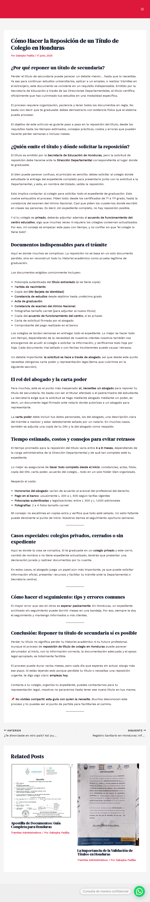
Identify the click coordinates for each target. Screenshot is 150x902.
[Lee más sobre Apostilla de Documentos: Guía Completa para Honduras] (42, 790)
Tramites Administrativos (26, 832)
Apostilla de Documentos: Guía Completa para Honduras (36, 825)
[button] (139, 891)
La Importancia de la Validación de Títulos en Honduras (105, 852)
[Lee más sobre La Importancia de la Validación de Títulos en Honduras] (108, 804)
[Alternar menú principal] (142, 9)
